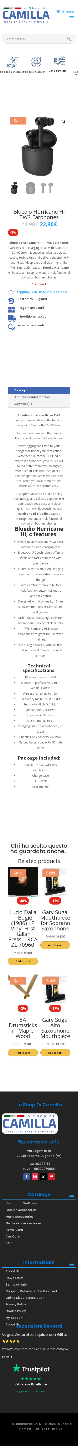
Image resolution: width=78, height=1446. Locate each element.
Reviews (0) (23, 404)
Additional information (32, 397)
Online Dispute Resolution (25, 1298)
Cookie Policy (16, 1311)
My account (15, 1318)
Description (23, 390)
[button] (63, 121)
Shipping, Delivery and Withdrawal (31, 1291)
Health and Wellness (21, 1203)
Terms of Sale (16, 1284)
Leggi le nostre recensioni (30, 1391)
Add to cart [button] (23, 961)
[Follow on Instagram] (35, 1176)
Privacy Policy (16, 1304)
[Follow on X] (43, 1176)
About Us (13, 1271)
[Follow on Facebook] (26, 1176)
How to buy (14, 1278)
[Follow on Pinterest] (51, 1176)
